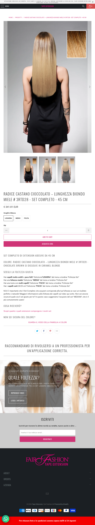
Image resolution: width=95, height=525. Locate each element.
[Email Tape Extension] (47, 494)
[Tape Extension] (47, 6)
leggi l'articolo (17, 400)
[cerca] (83, 6)
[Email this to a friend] (57, 331)
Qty (5, 225)
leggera (8, 218)
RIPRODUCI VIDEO (17, 393)
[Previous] (5, 87)
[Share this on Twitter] (37, 331)
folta (26, 218)
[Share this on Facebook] (44, 331)
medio (18, 218)
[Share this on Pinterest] (50, 331)
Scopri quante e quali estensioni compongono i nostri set (27, 311)
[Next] (90, 87)
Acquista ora (47, 244)
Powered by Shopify (61, 504)
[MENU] (1, 6)
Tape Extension (37, 504)
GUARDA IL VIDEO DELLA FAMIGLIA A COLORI (47, 322)
